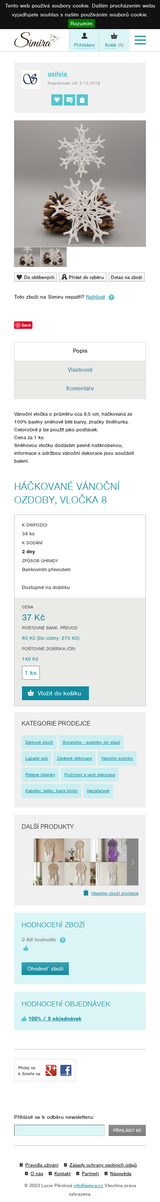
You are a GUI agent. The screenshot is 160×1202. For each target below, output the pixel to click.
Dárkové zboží (39, 742)
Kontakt (62, 1173)
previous (27, 861)
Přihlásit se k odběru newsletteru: (54, 1117)
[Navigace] (140, 40)
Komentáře (80, 388)
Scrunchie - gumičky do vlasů (91, 742)
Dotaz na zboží (126, 277)
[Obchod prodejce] (82, 100)
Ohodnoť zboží (45, 968)
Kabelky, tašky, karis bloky (51, 791)
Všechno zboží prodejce (114, 893)
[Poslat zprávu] (69, 100)
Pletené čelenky (40, 775)
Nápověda (120, 1173)
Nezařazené (98, 791)
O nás (37, 1173)
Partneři (90, 1173)
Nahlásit (95, 296)
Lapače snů (36, 758)
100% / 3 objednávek (54, 1018)
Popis (80, 351)
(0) (114, 45)
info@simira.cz (88, 1185)
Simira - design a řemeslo (36, 41)
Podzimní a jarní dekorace (89, 775)
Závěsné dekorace (74, 758)
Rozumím (81, 23)
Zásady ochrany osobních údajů (103, 1165)
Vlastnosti (80, 370)
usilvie (57, 74)
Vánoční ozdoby (117, 758)
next (132, 861)
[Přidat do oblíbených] (57, 100)
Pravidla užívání (41, 1165)
